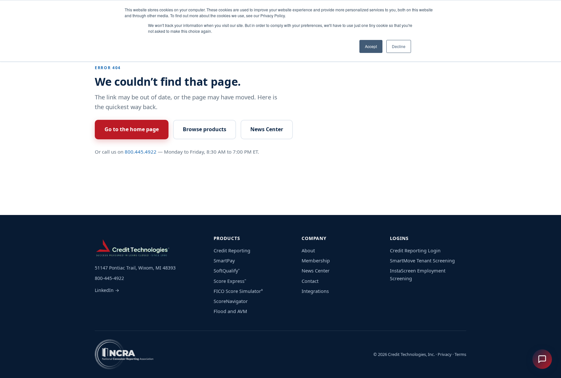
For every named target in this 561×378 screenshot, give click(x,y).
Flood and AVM (230, 311)
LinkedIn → (107, 290)
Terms (460, 354)
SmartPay (224, 260)
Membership (316, 260)
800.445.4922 (140, 151)
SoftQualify (227, 270)
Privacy (445, 354)
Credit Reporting (232, 250)
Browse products (204, 129)
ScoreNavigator (231, 301)
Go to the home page (132, 129)
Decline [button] (398, 46)
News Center (266, 129)
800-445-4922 (109, 278)
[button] (542, 359)
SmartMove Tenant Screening (422, 260)
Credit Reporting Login (415, 250)
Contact (310, 281)
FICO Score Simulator (238, 291)
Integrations (315, 291)
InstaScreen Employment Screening (417, 274)
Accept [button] (371, 46)
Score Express (230, 281)
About (308, 250)
